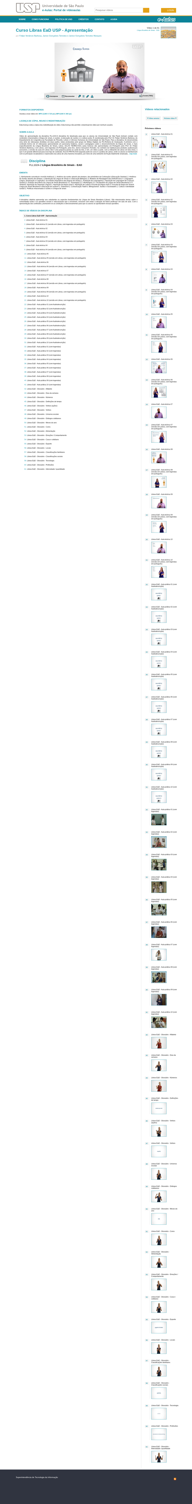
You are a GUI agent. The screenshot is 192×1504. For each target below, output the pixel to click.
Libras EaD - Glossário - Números (40, 397)
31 (147, 787)
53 (147, 1274)
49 (147, 1186)
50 (147, 1209)
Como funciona (40, 19)
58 (147, 1383)
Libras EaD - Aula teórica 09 (37, 288)
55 (147, 1319)
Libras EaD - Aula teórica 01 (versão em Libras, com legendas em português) (55, 224)
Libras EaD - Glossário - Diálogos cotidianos (44, 418)
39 (147, 967)
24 (147, 629)
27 (147, 697)
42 (147, 1035)
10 (147, 314)
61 (147, 1447)
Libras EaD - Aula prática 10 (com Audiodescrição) (46, 342)
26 (147, 674)
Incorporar (54, 96)
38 (147, 945)
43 (147, 1055)
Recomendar (70, 96)
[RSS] (175, 1479)
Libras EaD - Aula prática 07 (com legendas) (44, 372)
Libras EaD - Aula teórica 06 (37, 262)
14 (147, 404)
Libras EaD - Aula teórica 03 (37, 237)
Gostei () (148, 96)
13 (147, 380)
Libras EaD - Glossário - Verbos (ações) (42, 406)
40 (147, 990)
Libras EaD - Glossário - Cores (38, 427)
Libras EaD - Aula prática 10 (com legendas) (44, 385)
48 (147, 1164)
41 (147, 1012)
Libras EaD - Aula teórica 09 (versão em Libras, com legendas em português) (56, 292)
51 (147, 1231)
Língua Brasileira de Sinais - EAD (148, 30)
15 (147, 425)
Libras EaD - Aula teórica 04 (37, 245)
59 (147, 1405)
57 (147, 1360)
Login (170, 10)
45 (147, 1098)
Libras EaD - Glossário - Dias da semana (42, 393)
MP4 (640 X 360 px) (64, 114)
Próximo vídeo (170, 118)
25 (147, 652)
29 (147, 742)
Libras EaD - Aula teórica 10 (37, 296)
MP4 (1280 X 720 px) (47, 114)
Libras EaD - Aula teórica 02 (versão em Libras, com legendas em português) (55, 233)
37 (147, 922)
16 (147, 449)
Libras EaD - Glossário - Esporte (39, 444)
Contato (99, 19)
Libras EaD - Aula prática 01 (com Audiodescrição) (46, 304)
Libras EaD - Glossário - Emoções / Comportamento (47, 435)
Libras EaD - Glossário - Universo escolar (43, 414)
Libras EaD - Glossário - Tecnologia (40, 461)
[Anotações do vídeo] (88, 96)
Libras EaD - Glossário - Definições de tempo (44, 402)
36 (147, 900)
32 (147, 809)
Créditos (83, 19)
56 (147, 1340)
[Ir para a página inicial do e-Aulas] (52, 12)
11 (146, 335)
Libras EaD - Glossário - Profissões (40, 465)
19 (147, 515)
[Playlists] (84, 96)
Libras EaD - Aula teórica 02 (37, 228)
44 (147, 1078)
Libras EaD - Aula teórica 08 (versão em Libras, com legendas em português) (56, 283)
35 (147, 877)
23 (147, 607)
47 (147, 1143)
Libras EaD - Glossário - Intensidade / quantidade (46, 469)
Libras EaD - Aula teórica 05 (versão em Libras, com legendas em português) (56, 258)
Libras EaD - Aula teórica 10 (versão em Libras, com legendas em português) (56, 300)
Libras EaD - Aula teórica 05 (37, 254)
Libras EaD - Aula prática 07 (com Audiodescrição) (46, 330)
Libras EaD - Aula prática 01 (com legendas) (44, 347)
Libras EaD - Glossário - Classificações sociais (45, 456)
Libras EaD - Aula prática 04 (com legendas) (44, 359)
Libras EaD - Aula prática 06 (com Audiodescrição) (46, 326)
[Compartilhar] (79, 96)
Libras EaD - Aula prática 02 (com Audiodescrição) (46, 309)
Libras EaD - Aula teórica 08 (37, 279)
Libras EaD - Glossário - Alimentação (41, 431)
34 (147, 854)
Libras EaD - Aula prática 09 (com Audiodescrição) (46, 338)
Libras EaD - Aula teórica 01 (37, 220)
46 (147, 1121)
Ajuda (113, 19)
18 (147, 494)
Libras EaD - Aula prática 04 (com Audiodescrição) (46, 317)
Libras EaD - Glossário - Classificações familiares (46, 452)
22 (147, 584)
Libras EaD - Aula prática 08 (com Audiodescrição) (46, 334)
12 (147, 359)
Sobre (22, 19)
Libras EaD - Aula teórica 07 (37, 271)
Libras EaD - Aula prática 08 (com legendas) (44, 376)
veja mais (133, 154)
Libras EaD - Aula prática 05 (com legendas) (44, 364)
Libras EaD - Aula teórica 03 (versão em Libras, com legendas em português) (55, 241)
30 (147, 764)
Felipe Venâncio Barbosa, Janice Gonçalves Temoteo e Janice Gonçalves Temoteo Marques (60, 36)
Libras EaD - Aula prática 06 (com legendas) (44, 368)
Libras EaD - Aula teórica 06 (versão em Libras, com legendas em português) (56, 266)
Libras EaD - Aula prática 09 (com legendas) (44, 380)
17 (147, 470)
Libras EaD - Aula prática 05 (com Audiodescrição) (46, 321)
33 (147, 832)
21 (147, 560)
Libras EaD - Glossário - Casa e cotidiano (43, 440)
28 (147, 719)
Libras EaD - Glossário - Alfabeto (39, 389)
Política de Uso (63, 19)
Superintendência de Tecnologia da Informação (37, 1477)
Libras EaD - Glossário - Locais (39, 448)
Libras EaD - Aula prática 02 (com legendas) (44, 351)
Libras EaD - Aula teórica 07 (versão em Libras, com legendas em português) (56, 275)
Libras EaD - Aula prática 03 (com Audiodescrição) (46, 313)
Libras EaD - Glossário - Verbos (39, 410)
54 (147, 1297)
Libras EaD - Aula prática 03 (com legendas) (44, 355)
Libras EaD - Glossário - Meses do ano (42, 423)
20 (147, 539)
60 (147, 1426)
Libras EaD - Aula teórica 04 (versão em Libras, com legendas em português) (55, 250)
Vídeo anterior (153, 118)
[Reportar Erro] (92, 96)
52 (147, 1252)
